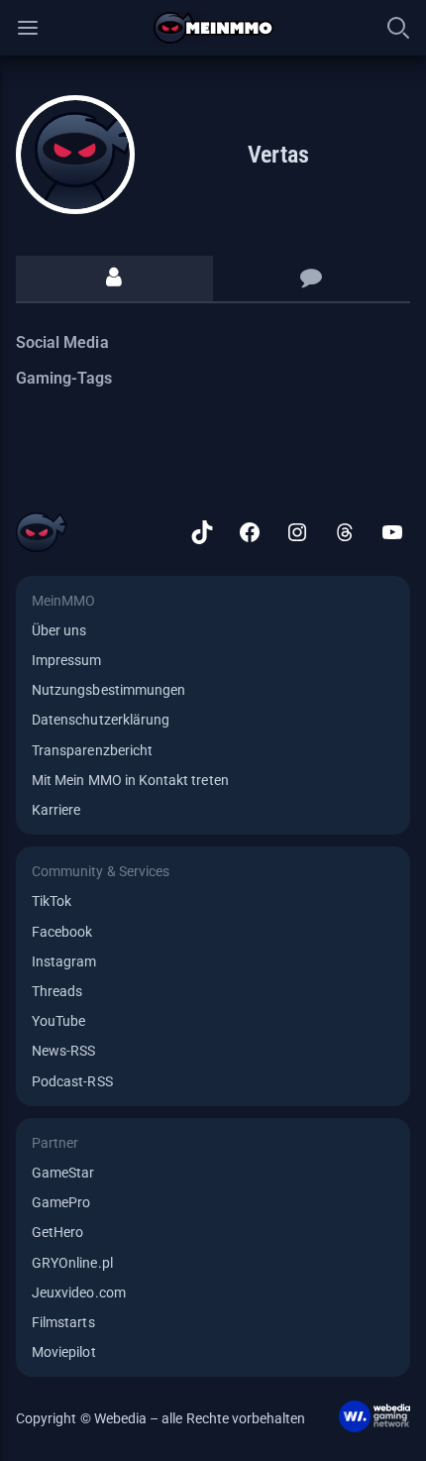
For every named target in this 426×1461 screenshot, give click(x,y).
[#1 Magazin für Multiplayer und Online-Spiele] (213, 28)
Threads (57, 991)
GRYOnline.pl (72, 1263)
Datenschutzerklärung (100, 720)
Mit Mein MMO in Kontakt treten (130, 780)
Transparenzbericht (92, 750)
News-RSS (63, 1051)
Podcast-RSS (72, 1081)
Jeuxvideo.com (79, 1292)
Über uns (59, 630)
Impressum (67, 660)
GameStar (63, 1172)
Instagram (64, 961)
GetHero (57, 1232)
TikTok (51, 901)
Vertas (278, 155)
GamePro (61, 1202)
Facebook (62, 932)
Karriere (56, 810)
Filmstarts (63, 1322)
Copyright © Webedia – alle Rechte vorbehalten (161, 1418)
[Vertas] (75, 154)
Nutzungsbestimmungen (108, 690)
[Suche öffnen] (398, 28)
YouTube (58, 1021)
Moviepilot (64, 1352)
